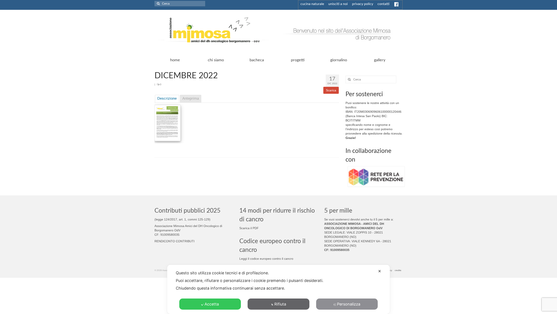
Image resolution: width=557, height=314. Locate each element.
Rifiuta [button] (280, 304)
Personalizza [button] (348, 304)
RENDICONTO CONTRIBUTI (174, 241)
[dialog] (278, 289)
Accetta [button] (212, 304)
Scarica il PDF (249, 228)
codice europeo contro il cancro (271, 258)
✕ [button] (379, 271)
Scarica (331, 90)
